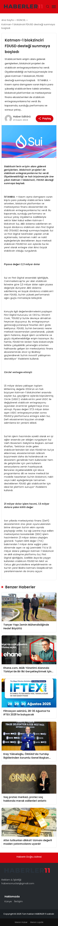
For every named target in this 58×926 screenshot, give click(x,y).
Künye (8, 901)
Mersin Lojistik (36, 922)
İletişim (18, 901)
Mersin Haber (21, 922)
